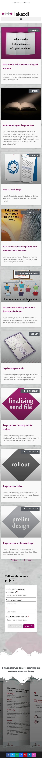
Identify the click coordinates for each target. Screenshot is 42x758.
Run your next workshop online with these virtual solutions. (19, 310)
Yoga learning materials (13, 369)
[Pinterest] (25, 755)
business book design (12, 190)
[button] (21, 19)
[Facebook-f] (8, 755)
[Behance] (21, 755)
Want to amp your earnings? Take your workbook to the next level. (20, 249)
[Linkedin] (29, 755)
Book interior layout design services (18, 126)
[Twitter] (12, 755)
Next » (30, 560)
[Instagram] (34, 755)
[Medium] (17, 755)
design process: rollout (13, 487)
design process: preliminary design (18, 544)
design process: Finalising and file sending (17, 428)
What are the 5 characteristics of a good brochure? (20, 67)
